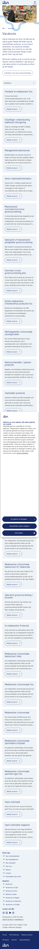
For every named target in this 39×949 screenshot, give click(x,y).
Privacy (4, 935)
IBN (3, 28)
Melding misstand (26, 935)
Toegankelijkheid (24, 940)
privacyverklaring (22, 453)
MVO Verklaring (14, 935)
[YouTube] (10, 913)
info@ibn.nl (19, 919)
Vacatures (11, 28)
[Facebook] (3, 913)
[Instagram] (13, 913)
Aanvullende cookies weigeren (19, 526)
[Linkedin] (7, 913)
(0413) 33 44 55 (8, 919)
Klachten (14, 940)
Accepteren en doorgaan (19, 519)
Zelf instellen (19, 533)
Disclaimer (5, 940)
